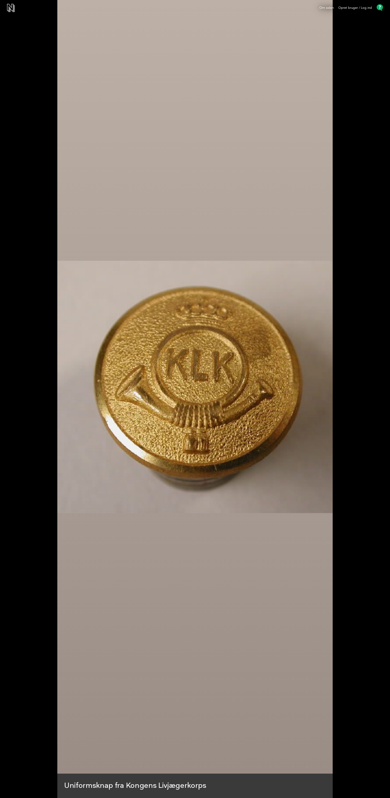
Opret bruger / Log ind (355, 7)
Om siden (326, 7)
